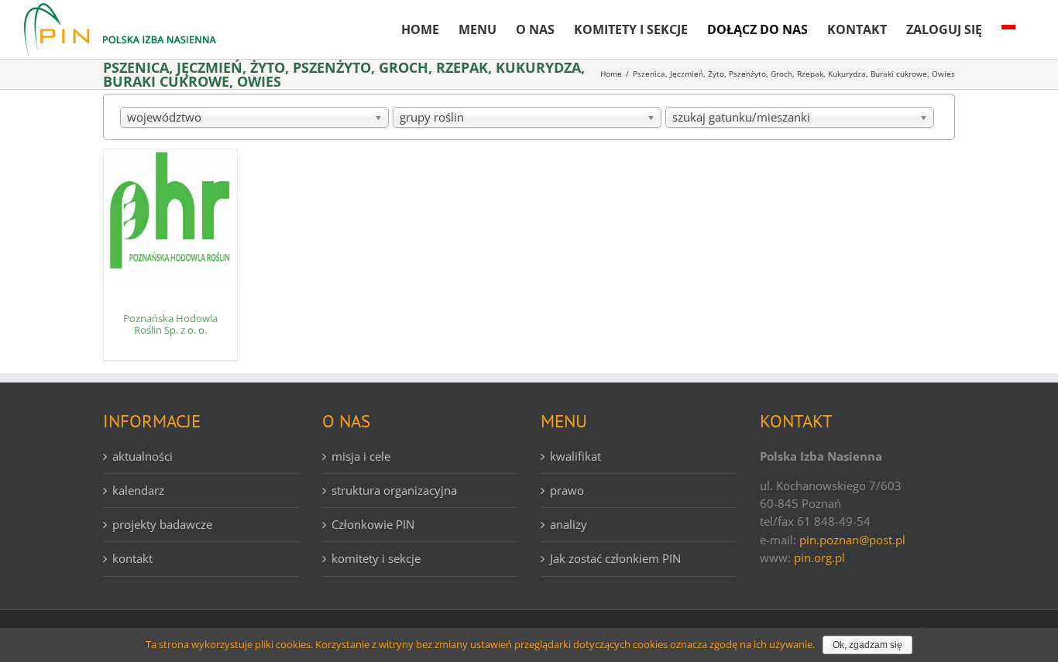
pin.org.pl (819, 557)
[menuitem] (420, 23)
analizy (568, 524)
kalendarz (138, 490)
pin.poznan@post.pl (852, 539)
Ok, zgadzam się (867, 645)
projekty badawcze (162, 524)
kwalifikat (575, 456)
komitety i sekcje (376, 558)
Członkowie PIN (372, 524)
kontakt (132, 558)
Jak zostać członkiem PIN (615, 558)
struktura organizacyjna (394, 490)
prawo (567, 490)
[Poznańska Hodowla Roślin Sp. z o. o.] (170, 216)
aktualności (142, 456)
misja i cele (360, 456)
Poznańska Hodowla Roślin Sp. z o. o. (170, 324)
